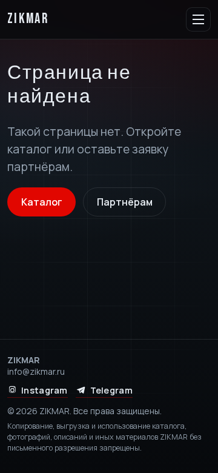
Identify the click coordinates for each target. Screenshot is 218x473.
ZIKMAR (27, 19)
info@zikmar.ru (36, 371)
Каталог (41, 202)
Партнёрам (125, 202)
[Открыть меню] (198, 19)
